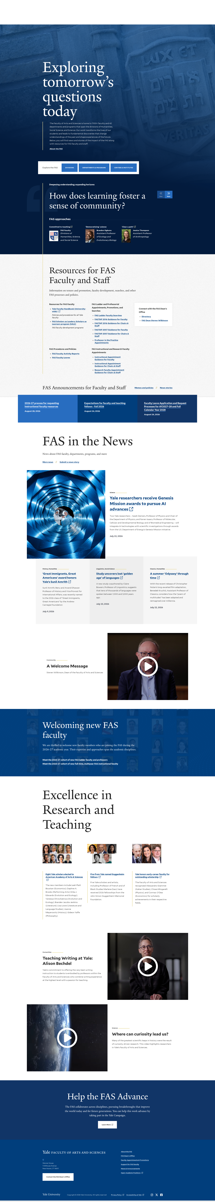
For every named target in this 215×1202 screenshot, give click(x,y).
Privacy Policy (116, 1195)
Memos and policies (144, 388)
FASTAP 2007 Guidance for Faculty (111, 330)
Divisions (69, 168)
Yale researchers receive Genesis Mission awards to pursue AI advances (141, 504)
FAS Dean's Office (128, 1156)
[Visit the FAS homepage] (74, 1153)
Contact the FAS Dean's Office (58, 1177)
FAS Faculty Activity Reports (65, 354)
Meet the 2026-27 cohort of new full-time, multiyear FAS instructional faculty (80, 764)
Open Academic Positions (131, 1173)
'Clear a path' (127, 227)
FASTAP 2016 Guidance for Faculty (111, 319)
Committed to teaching (59, 227)
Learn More (106, 1125)
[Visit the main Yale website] (51, 1195)
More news (48, 462)
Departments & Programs (94, 168)
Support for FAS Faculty (130, 1164)
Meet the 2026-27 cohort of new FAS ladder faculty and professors (75, 760)
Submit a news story (69, 462)
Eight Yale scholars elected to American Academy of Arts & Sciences (64, 875)
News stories (166, 388)
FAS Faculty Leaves (61, 357)
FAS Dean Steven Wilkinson (155, 320)
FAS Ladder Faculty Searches (108, 315)
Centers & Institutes (123, 168)
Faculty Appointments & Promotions (135, 1160)
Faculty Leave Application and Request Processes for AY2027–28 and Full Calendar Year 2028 (165, 406)
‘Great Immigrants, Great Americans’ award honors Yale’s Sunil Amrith (59, 577)
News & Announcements (130, 1168)
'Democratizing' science (95, 227)
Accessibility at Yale (134, 1195)
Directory (146, 316)
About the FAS (56, 149)
